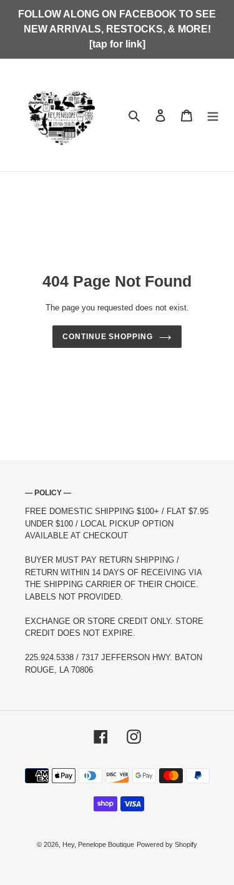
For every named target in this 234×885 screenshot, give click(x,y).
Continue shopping (107, 336)
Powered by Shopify (167, 844)
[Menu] (213, 114)
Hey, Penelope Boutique (98, 844)
